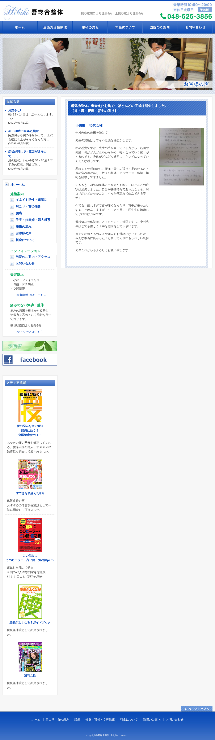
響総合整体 (40, 10)
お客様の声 (23, 233)
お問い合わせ (194, 27)
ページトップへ (196, 708)
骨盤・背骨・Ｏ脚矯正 (100, 719)
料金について (124, 27)
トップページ (20, 27)
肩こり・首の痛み (28, 206)
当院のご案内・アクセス (33, 256)
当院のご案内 (159, 27)
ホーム (18, 184)
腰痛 (19, 213)
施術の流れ (89, 27)
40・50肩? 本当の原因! (23, 131)
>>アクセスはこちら (30, 331)
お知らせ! (14, 110)
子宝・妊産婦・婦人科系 (33, 220)
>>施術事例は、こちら (31, 295)
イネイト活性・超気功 (54, 27)
